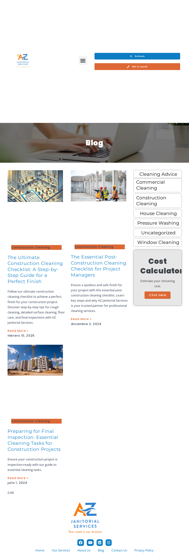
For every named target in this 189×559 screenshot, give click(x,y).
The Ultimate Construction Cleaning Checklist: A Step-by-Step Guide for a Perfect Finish (35, 269)
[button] (83, 60)
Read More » (18, 331)
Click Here (157, 295)
